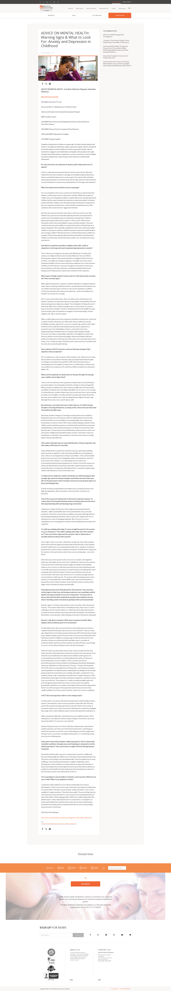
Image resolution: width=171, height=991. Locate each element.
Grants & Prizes (127, 1)
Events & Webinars (91, 8)
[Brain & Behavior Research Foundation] (46, 8)
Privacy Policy (114, 988)
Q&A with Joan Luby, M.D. (49, 97)
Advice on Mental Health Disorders (50, 823)
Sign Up (78, 935)
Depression (61, 823)
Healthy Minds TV (104, 8)
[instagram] (114, 934)
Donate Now (119, 15)
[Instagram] (50, 1)
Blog (74, 15)
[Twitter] (43, 1)
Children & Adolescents (70, 823)
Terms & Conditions (125, 988)
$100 (73, 868)
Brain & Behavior (116, 1)
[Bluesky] (57, 1)
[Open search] (129, 8)
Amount (49, 868)
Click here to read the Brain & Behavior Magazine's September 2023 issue (66, 818)
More (71, 979)
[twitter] (98, 934)
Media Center (79, 8)
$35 (62, 868)
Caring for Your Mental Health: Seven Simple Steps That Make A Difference (116, 41)
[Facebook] (41, 1)
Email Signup (122, 8)
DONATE (85, 884)
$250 (85, 868)
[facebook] (90, 934)
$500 (96, 868)
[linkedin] (106, 934)
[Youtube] (54, 1)
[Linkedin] (47, 1)
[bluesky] (128, 934)
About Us (70, 8)
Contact (114, 8)
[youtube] (122, 934)
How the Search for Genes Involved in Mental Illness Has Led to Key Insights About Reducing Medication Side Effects (117, 63)
